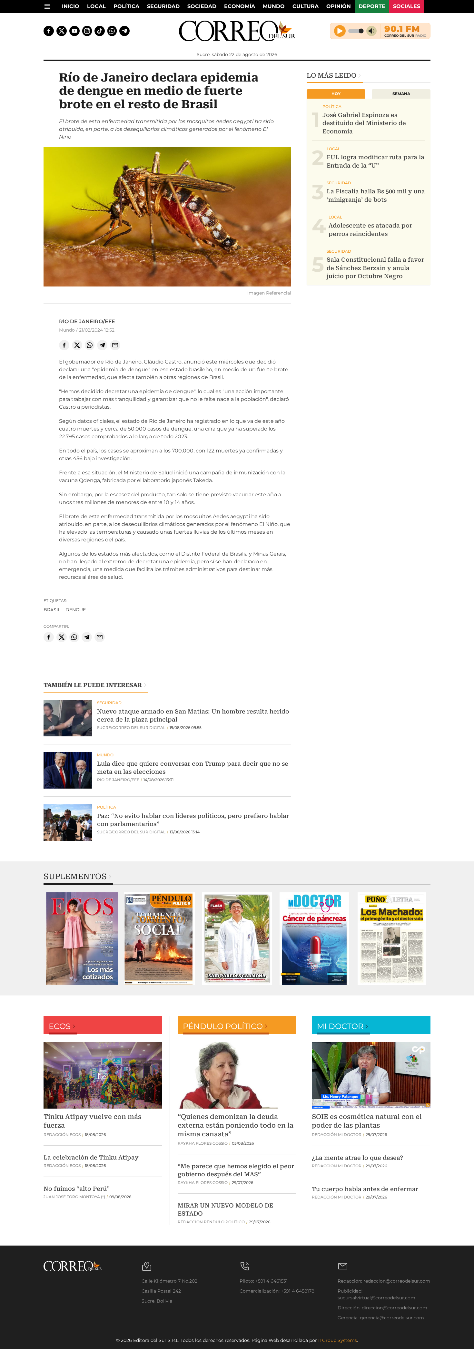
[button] (167, 218)
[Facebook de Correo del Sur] (49, 31)
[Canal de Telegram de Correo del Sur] (124, 31)
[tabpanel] (82, 938)
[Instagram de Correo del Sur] (87, 31)
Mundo (274, 6)
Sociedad (201, 6)
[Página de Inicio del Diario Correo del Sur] (237, 31)
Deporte (372, 6)
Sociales (406, 6)
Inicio (70, 6)
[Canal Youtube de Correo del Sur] (74, 31)
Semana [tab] (401, 93)
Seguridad (163, 6)
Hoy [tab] (336, 93)
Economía (239, 6)
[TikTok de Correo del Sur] (99, 31)
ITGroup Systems (337, 1340)
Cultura (305, 6)
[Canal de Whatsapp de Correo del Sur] (112, 31)
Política (126, 6)
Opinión (338, 6)
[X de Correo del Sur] (61, 31)
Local (96, 6)
